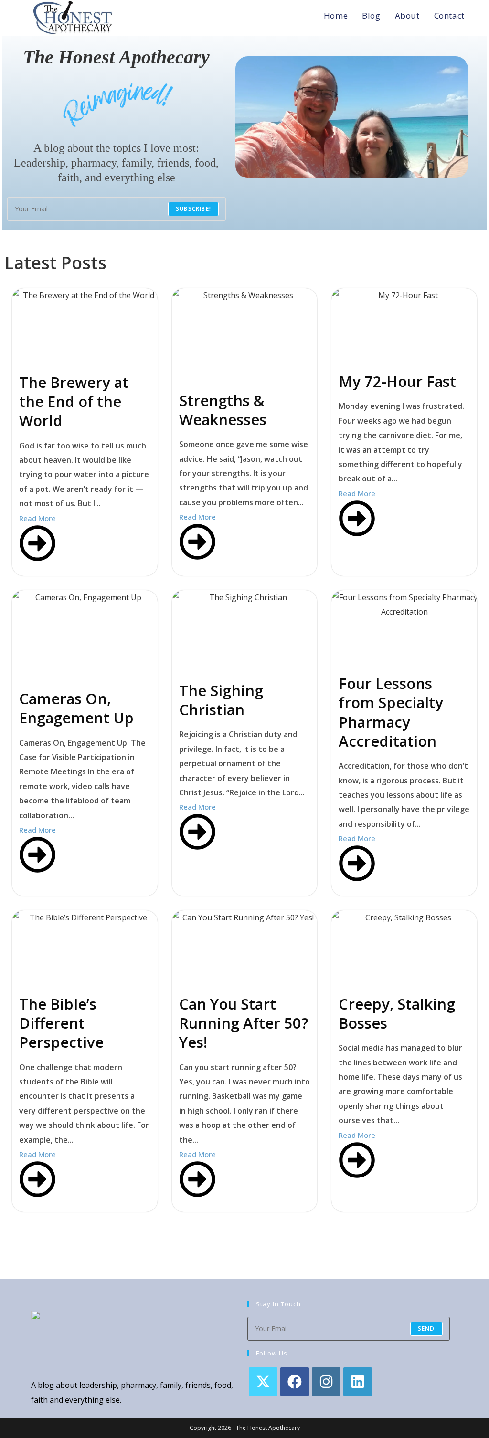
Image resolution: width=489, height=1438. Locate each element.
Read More (37, 518)
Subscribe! (193, 209)
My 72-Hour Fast (397, 381)
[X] (263, 1381)
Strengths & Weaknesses (222, 409)
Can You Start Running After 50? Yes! (243, 1023)
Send (426, 1328)
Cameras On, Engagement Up (76, 708)
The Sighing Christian (221, 699)
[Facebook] (294, 1381)
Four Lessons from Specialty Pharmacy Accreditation (391, 712)
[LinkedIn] (357, 1381)
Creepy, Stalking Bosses (397, 1013)
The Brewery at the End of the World (73, 401)
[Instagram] (326, 1381)
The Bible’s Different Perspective (61, 1023)
